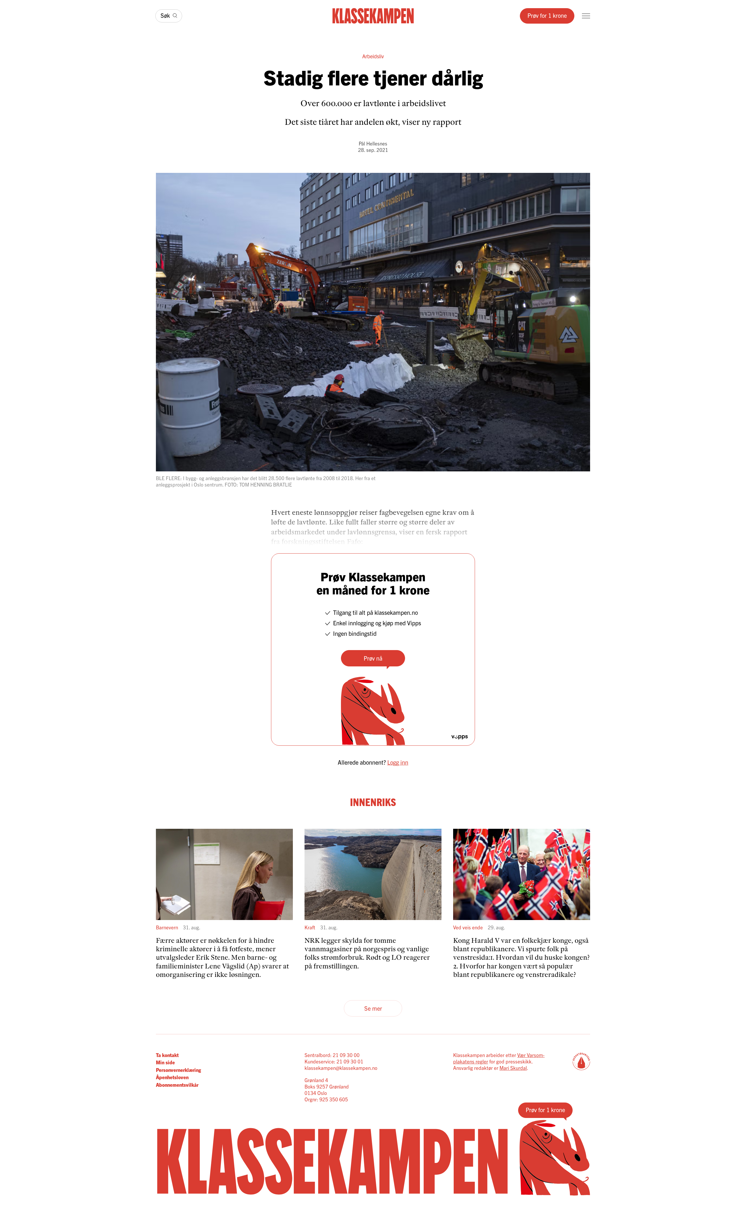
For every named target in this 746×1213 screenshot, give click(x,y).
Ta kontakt (167, 1055)
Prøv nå (373, 658)
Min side (165, 1062)
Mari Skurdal (513, 1068)
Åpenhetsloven (172, 1077)
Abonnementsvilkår (177, 1085)
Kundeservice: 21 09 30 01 (334, 1061)
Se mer (373, 1008)
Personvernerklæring (178, 1070)
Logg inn (397, 762)
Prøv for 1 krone (547, 15)
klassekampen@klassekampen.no (341, 1068)
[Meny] (586, 16)
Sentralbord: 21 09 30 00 (332, 1055)
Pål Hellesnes (373, 143)
